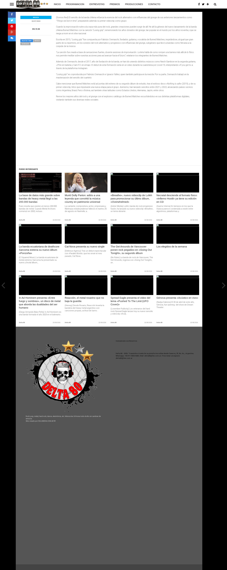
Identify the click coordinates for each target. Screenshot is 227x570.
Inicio (57, 4)
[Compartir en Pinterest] (12, 27)
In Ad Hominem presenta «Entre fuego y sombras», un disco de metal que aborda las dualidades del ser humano (40, 302)
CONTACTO (154, 4)
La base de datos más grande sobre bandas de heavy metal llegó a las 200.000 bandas (39, 198)
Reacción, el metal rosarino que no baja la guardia (84, 299)
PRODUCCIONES (134, 4)
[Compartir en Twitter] (12, 21)
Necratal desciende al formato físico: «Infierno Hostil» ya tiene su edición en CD (176, 198)
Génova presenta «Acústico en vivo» (177, 297)
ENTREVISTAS (96, 4)
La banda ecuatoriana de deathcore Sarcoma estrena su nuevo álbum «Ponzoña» (39, 250)
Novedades (25, 44)
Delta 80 (36, 29)
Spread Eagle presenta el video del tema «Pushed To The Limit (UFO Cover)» (130, 301)
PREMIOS (115, 4)
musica (37, 40)
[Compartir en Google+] (12, 32)
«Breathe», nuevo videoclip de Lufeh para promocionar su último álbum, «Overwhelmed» (131, 198)
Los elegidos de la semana (171, 246)
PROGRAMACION (75, 4)
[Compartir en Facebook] (12, 15)
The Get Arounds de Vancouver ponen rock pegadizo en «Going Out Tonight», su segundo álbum (131, 250)
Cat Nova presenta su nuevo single (85, 246)
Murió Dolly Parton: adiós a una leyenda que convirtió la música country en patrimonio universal (82, 198)
